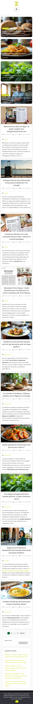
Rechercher (8, 640)
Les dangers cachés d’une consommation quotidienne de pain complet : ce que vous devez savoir (16, 32)
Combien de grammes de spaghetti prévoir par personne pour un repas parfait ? (14, 54)
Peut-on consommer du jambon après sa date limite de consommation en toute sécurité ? (16, 98)
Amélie (16, 134)
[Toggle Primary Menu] (16, 9)
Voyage (6, 193)
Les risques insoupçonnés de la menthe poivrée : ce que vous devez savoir (15, 76)
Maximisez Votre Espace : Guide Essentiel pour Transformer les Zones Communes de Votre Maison (16, 290)
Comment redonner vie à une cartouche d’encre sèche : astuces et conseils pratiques (16, 236)
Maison (6, 139)
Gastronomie (5, 28)
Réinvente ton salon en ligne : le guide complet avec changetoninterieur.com (16, 129)
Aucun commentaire (26, 134)
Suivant (22, 633)
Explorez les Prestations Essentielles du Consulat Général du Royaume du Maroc (16, 550)
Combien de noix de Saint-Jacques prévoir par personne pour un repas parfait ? (16, 344)
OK (17, 701)
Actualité (6, 560)
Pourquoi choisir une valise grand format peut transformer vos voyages (16, 182)
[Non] (31, 698)
